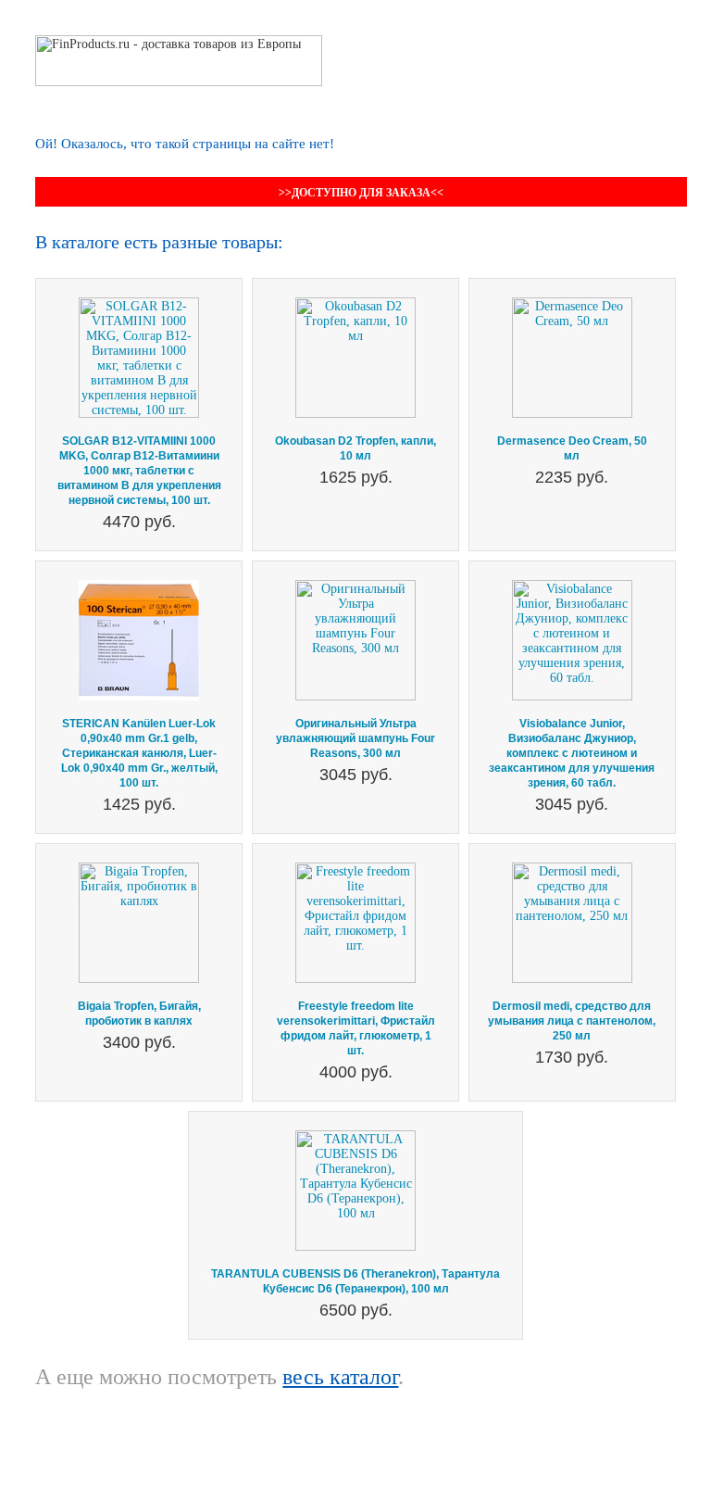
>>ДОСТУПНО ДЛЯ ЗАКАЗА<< (361, 192)
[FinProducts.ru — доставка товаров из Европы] (178, 42)
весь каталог (340, 1377)
